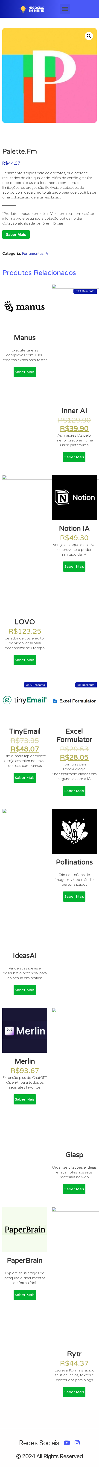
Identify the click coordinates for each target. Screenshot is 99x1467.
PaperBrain (25, 1260)
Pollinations (74, 862)
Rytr (74, 1354)
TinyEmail (25, 731)
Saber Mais (16, 234)
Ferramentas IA (35, 253)
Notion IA (74, 528)
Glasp (74, 1155)
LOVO (25, 622)
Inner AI (74, 411)
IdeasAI (25, 955)
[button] (65, 9)
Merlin (25, 1061)
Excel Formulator (74, 735)
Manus (25, 337)
